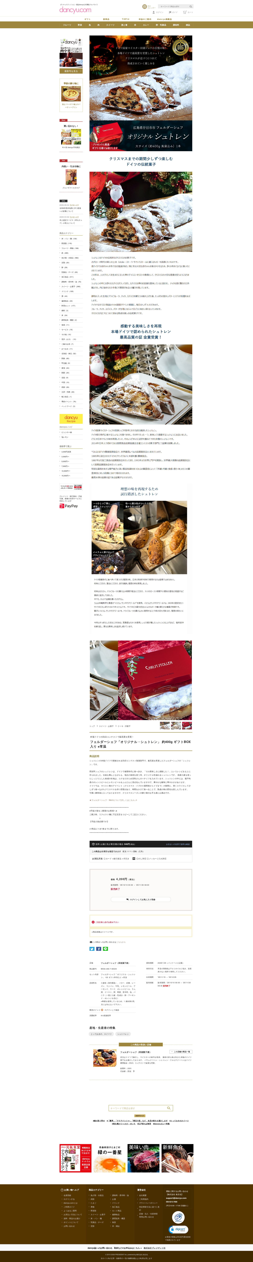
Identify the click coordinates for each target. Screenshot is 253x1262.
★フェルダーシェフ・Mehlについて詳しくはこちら (112, 800)
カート (190, 12)
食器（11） (66, 325)
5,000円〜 (65, 461)
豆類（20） (66, 262)
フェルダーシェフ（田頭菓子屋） (115, 963)
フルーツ (67, 24)
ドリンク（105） (68, 291)
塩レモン (65, 437)
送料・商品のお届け (72, 1218)
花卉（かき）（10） (69, 339)
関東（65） (66, 358)
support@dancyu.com (176, 1198)
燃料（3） (65, 310)
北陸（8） (65, 377)
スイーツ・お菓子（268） (71, 286)
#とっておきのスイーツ (179, 1120)
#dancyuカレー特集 (161, 1123)
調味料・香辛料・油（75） (72, 281)
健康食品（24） (68, 301)
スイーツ (110, 24)
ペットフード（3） (69, 406)
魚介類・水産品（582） (71, 258)
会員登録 (67, 1195)
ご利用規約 (143, 1199)
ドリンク (116, 1203)
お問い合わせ (69, 1226)
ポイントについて (71, 1222)
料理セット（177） (69, 305)
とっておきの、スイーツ (101, 1034)
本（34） (65, 315)
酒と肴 (124, 24)
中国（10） (66, 382)
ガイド (175, 12)
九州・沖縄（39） (68, 392)
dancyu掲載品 (164, 19)
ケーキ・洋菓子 (124, 726)
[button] (178, 1229)
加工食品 (116, 1206)
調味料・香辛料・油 (120, 1195)
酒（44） (65, 296)
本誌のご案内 (145, 19)
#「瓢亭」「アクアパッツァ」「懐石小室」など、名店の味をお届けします (137, 1120)
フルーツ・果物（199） (71, 248)
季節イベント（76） (69, 401)
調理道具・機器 (118, 1218)
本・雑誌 (116, 1226)
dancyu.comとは (70, 1203)
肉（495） (65, 253)
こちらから (121, 942)
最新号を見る (71, 71)
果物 (92, 1206)
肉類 (92, 1199)
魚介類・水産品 (97, 1195)
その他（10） (67, 334)
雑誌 (188, 24)
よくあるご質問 (70, 1210)
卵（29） (65, 267)
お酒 (114, 1199)
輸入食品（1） (67, 396)
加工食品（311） (68, 277)
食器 (114, 1222)
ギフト (87, 19)
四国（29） (66, 387)
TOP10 (125, 19)
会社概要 (143, 1195)
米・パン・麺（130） (70, 238)
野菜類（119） (67, 243)
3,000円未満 (66, 451)
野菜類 (93, 1210)
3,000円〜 (65, 456)
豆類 (92, 1226)
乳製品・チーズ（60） (70, 272)
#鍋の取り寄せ (99, 1120)
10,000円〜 (66, 471)
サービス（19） (68, 329)
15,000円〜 (66, 475)
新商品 (106, 19)
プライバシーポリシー (148, 1203)
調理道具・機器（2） (70, 320)
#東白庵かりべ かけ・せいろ (123, 1123)
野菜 (80, 24)
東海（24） (66, 368)
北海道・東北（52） (69, 353)
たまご (93, 1203)
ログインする (69, 1199)
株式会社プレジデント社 (155, 1247)
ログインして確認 (112, 1010)
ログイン (159, 12)
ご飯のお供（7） (68, 344)
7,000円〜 (65, 466)
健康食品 (116, 1214)
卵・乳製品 (161, 24)
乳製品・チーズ (97, 1222)
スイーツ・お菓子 (106, 726)
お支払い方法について (73, 1214)
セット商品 (116, 1210)
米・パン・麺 (96, 1218)
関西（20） (66, 372)
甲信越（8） (66, 363)
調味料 (176, 24)
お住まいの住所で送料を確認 (178, 844)
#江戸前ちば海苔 (144, 1123)
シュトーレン (123, 1034)
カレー (146, 24)
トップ (92, 726)
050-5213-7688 (171, 1201)
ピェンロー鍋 (67, 432)
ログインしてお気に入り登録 (142, 899)
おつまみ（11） (68, 348)
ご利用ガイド (69, 1206)
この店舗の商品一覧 (182, 1051)
